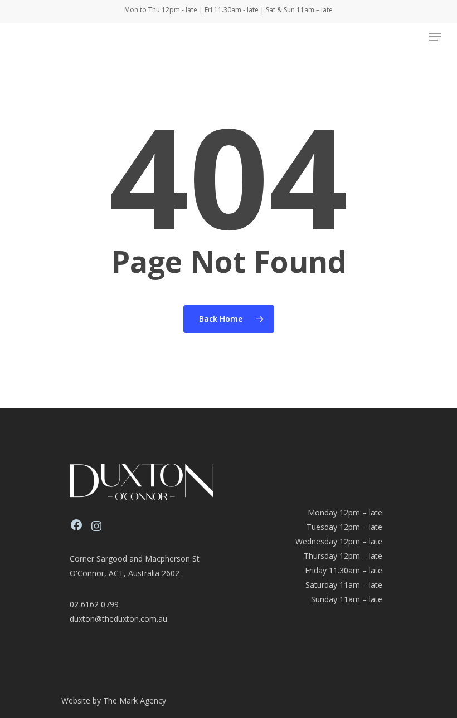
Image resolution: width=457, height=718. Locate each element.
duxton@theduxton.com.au (118, 618)
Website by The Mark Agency (113, 700)
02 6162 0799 (94, 604)
